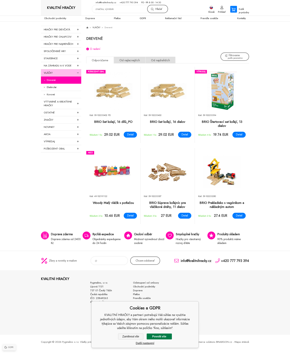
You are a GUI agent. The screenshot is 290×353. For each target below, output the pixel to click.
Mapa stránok (241, 342)
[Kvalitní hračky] (87, 28)
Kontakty (241, 18)
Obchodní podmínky (55, 18)
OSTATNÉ (49, 112)
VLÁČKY (48, 73)
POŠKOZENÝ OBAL (54, 148)
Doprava (90, 18)
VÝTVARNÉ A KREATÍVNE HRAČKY (58, 103)
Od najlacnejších (129, 60)
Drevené (51, 80)
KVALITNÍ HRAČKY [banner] (61, 7)
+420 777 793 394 (128, 2)
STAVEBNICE (51, 58)
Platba (117, 18)
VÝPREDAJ (49, 141)
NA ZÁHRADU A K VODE (57, 65)
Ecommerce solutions (203, 342)
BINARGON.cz (224, 342)
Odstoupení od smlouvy (146, 283)
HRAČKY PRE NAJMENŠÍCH (58, 44)
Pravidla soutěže (209, 18)
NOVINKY (49, 127)
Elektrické (51, 87)
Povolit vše (159, 336)
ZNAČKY (48, 120)
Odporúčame (100, 60)
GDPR (143, 18)
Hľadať (158, 9)
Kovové (51, 94)
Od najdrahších (160, 60)
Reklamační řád (173, 18)
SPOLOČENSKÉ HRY (55, 51)
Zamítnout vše (130, 336)
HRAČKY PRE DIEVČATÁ (57, 29)
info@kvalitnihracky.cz (106, 2)
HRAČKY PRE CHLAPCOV (57, 37)
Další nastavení (145, 343)
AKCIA (47, 134)
